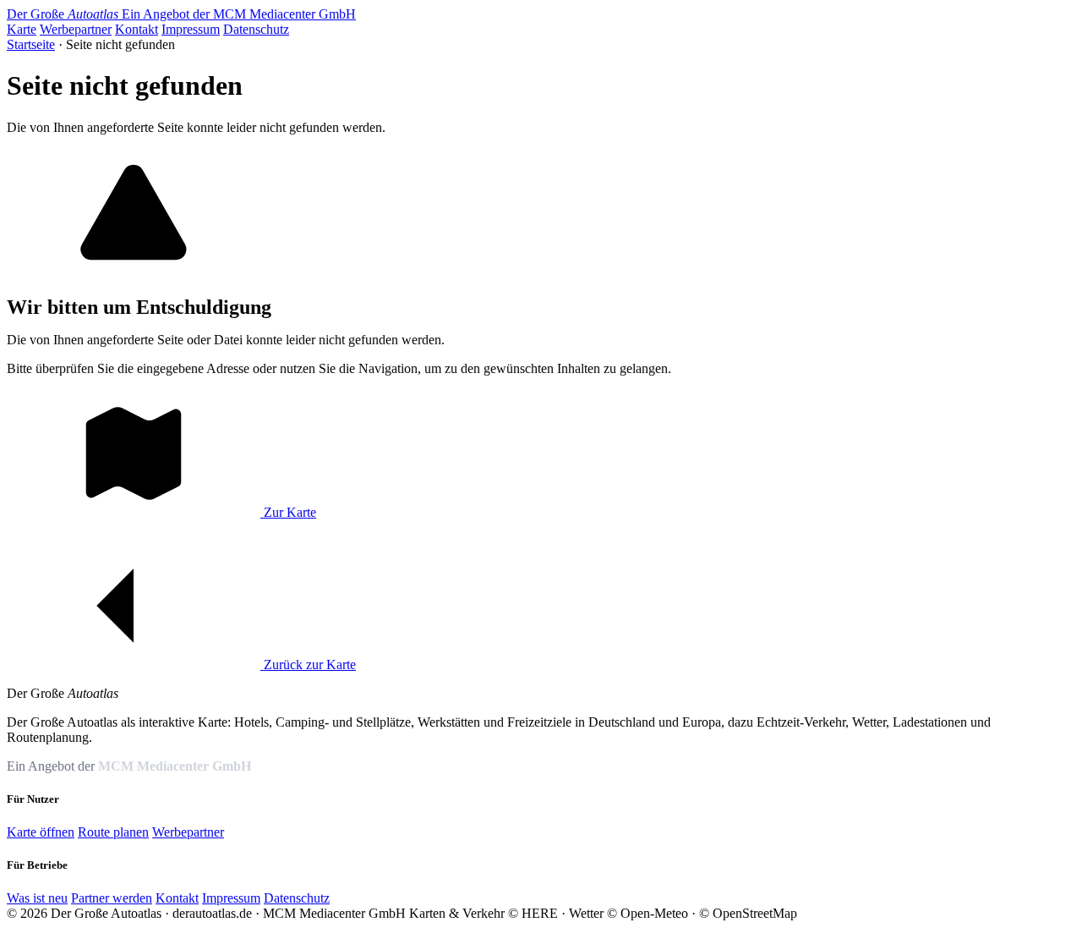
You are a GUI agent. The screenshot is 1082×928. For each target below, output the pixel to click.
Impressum (190, 29)
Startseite (31, 44)
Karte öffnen (40, 832)
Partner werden (111, 898)
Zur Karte (288, 512)
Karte (21, 29)
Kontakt (136, 29)
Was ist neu (37, 898)
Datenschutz (256, 29)
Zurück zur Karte (308, 664)
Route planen (113, 832)
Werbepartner (76, 29)
